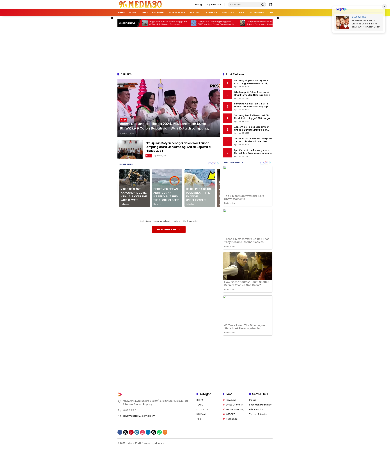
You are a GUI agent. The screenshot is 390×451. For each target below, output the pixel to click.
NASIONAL (201, 414)
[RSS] (165, 432)
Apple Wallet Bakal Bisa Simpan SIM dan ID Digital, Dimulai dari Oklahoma (251, 128)
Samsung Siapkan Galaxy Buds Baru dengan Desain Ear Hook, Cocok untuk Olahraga (251, 82)
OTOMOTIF (202, 409)
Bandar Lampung (235, 409)
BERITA (123, 120)
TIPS (199, 418)
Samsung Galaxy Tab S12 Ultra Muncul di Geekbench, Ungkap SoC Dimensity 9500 (251, 105)
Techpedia (232, 418)
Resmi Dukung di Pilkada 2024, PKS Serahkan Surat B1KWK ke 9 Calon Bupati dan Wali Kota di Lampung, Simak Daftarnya (164, 126)
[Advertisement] (195, 49)
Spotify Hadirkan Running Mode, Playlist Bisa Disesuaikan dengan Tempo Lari (252, 152)
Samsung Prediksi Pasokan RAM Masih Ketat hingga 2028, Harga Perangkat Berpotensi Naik (252, 117)
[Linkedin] (148, 432)
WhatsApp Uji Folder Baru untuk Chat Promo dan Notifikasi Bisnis (252, 94)
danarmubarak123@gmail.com (139, 415)
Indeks (252, 400)
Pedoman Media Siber (260, 404)
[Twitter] (125, 432)
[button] (263, 4)
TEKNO (200, 404)
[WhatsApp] (159, 432)
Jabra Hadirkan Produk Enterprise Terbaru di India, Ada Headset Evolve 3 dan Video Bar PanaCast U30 (253, 140)
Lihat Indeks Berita (168, 229)
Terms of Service (258, 414)
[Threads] (153, 432)
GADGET (230, 414)
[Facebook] (119, 432)
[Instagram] (142, 432)
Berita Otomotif (234, 404)
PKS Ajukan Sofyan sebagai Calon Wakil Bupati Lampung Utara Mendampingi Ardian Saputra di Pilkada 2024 (178, 147)
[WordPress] (136, 432)
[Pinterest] (131, 432)
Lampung (231, 400)
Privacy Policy (256, 409)
